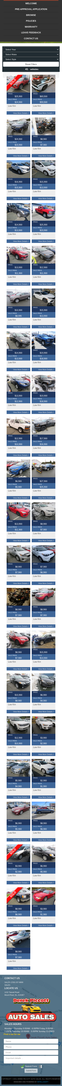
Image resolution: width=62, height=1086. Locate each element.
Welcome (31, 3)
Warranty (31, 27)
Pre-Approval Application (31, 9)
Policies (31, 21)
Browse (31, 15)
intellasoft (42, 1082)
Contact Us (31, 38)
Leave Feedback (31, 32)
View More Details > (21, 113)
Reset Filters (31, 64)
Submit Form (31, 1066)
